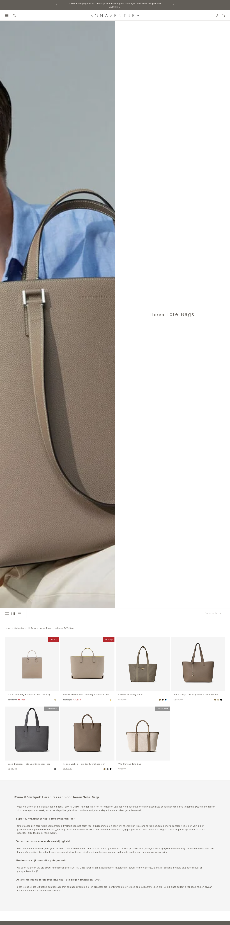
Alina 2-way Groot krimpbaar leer (196, 694)
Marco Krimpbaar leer (29, 694)
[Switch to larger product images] (7, 613)
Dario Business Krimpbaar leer (29, 764)
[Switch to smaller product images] (13, 613)
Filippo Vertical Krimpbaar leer (84, 764)
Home (8, 628)
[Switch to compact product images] (19, 613)
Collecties (19, 628)
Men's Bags (45, 628)
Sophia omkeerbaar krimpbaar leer (86, 694)
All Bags (32, 628)
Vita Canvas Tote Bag (129, 764)
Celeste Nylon (130, 694)
